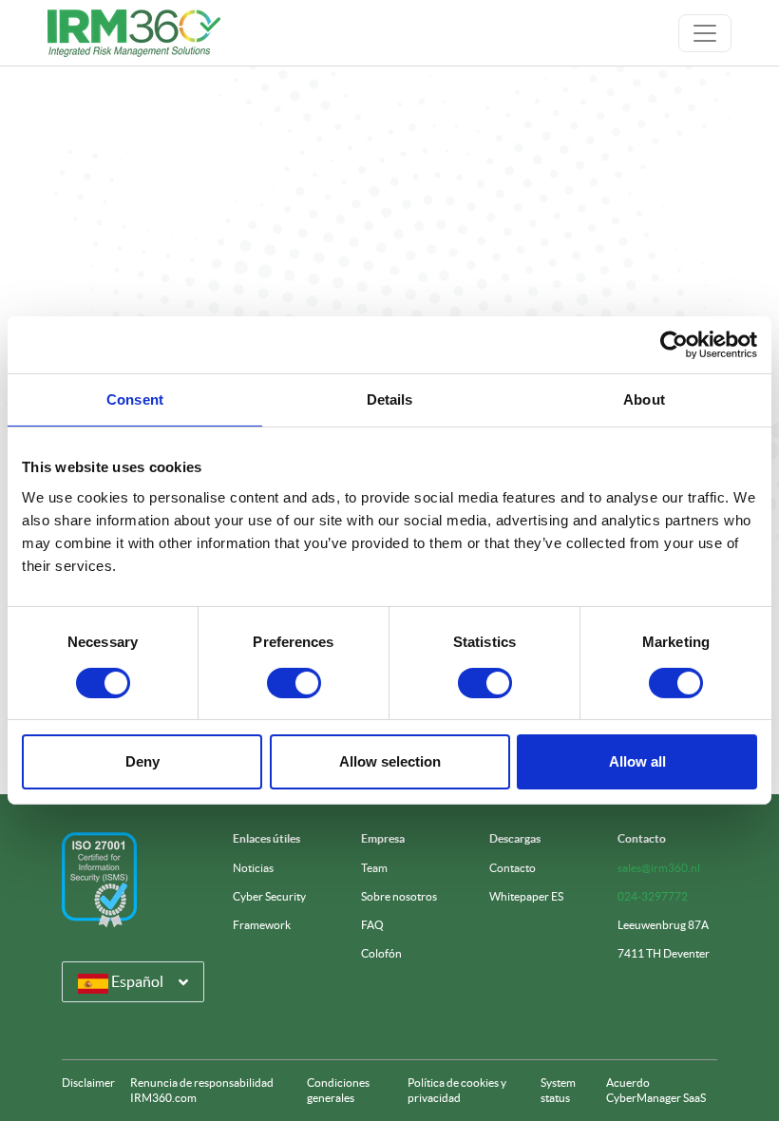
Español (135, 981)
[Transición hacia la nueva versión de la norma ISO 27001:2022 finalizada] (99, 879)
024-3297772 (653, 896)
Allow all (637, 761)
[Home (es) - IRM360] (134, 33)
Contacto (512, 868)
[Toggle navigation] (705, 33)
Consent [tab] (134, 399)
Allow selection (390, 761)
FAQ (372, 925)
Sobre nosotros (399, 896)
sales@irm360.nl (659, 868)
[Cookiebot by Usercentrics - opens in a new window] (674, 345)
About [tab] (644, 399)
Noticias (253, 868)
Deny (142, 761)
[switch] (294, 683)
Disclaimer (88, 1082)
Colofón (381, 953)
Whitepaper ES (526, 896)
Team (374, 868)
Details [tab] (390, 399)
